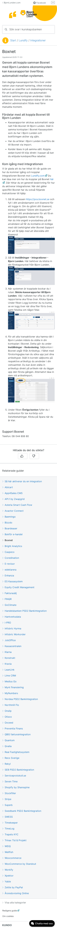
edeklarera (10, 569)
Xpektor (9, 875)
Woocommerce (13, 857)
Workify (9, 869)
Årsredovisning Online (17, 893)
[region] (28, 246)
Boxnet (9, 540)
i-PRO (8, 622)
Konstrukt (10, 657)
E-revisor (10, 563)
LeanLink (9, 669)
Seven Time (11, 781)
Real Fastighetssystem (17, 752)
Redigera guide (9, 910)
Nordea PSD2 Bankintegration (21, 699)
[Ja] (22, 456)
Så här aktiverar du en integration (23, 481)
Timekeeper (11, 822)
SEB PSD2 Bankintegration (19, 769)
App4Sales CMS (14, 493)
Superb (9, 805)
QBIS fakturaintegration (18, 734)
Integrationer (38, 40)
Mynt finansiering (14, 687)
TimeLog (9, 828)
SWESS (9, 816)
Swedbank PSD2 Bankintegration (23, 810)
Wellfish (9, 852)
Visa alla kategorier (15, 902)
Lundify (23, 40)
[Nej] (34, 456)
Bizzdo (8, 522)
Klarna (8, 652)
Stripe (8, 799)
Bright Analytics (13, 546)
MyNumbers (11, 693)
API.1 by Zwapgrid (15, 499)
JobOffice (10, 640)
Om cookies (8, 916)
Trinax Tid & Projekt (15, 840)
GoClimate (10, 604)
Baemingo (10, 516)
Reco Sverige (12, 757)
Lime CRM (10, 675)
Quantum (10, 740)
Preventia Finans (14, 728)
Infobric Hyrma (13, 628)
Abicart (9, 487)
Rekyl (8, 763)
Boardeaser (11, 528)
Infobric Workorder (15, 634)
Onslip (8, 710)
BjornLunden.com (12, 2)
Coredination (12, 557)
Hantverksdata (13, 616)
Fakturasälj (11, 593)
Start (13, 40)
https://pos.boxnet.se (37, 199)
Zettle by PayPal (14, 887)
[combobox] (28, 29)
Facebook (41, 2)
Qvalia (8, 746)
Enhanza (9, 575)
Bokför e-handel (14, 534)
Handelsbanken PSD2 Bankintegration (26, 610)
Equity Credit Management (19, 587)
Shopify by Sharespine (17, 787)
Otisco (8, 716)
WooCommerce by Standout (20, 863)
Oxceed (9, 722)
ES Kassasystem (14, 581)
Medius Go (11, 681)
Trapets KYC (11, 834)
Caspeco (9, 551)
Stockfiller (10, 793)
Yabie (8, 881)
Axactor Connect (14, 510)
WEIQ (8, 846)
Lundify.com (38, 175)
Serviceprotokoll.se (15, 775)
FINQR (8, 599)
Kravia (8, 663)
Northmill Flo (12, 704)
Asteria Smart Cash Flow (18, 504)
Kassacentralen (13, 646)
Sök (49, 29)
